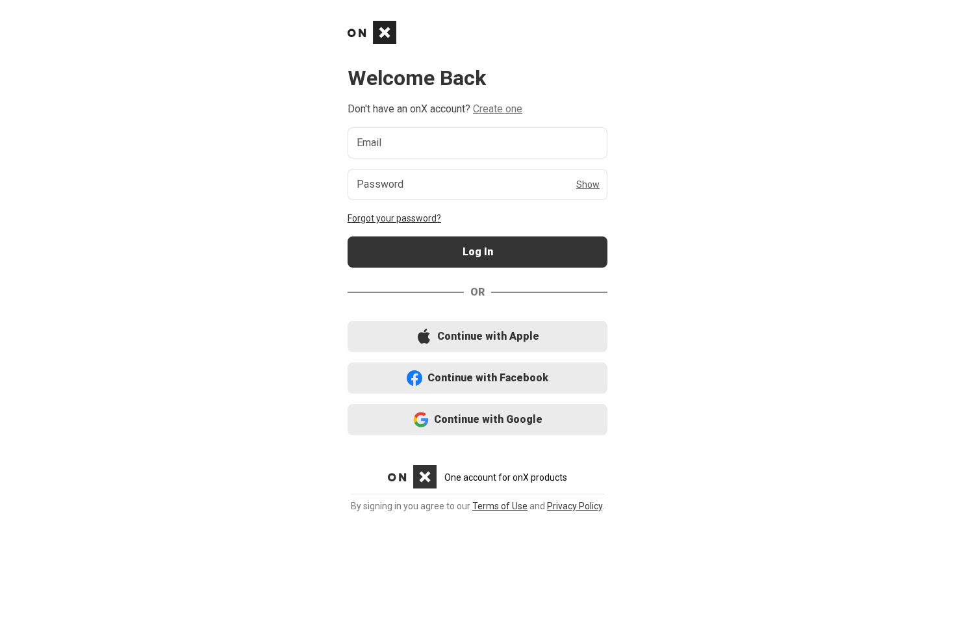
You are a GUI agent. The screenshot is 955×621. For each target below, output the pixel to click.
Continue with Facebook (478, 378)
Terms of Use (500, 506)
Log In (477, 252)
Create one (497, 109)
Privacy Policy (574, 506)
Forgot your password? (394, 218)
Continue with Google (478, 420)
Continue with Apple (477, 337)
